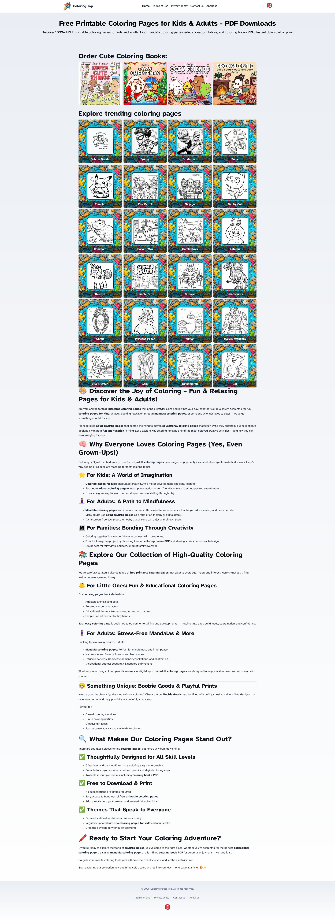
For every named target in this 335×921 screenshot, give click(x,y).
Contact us (197, 6)
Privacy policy (179, 6)
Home (146, 6)
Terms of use (160, 6)
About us (211, 6)
